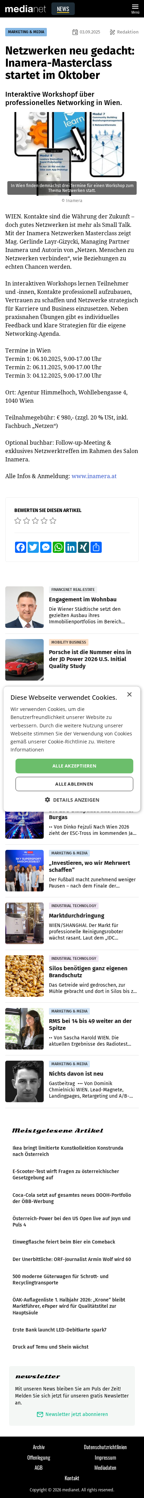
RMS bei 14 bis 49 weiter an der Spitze (90, 1024)
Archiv (39, 1447)
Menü (135, 8)
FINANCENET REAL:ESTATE (73, 589)
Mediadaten (105, 1467)
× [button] (129, 694)
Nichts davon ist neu (76, 1073)
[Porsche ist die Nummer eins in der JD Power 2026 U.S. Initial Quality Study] (24, 660)
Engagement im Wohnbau (83, 599)
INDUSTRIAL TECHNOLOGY (73, 906)
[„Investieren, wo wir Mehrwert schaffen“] (24, 871)
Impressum (105, 1457)
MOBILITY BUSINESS (68, 642)
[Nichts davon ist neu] (24, 1082)
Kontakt (72, 1478)
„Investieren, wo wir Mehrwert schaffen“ (89, 866)
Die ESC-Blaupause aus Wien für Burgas (91, 814)
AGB (39, 1467)
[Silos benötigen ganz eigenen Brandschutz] (24, 976)
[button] (72, 799)
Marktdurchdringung (76, 915)
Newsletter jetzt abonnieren (72, 1414)
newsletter (37, 1376)
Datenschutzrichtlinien (105, 1447)
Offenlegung (38, 1457)
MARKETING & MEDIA (26, 32)
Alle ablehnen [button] (74, 783)
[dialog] (71, 749)
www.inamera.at (94, 476)
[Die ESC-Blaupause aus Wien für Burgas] (24, 818)
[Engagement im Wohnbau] (24, 607)
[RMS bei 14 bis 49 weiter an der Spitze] (24, 1029)
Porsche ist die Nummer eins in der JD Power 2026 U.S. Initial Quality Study (90, 658)
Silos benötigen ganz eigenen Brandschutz (88, 972)
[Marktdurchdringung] (24, 923)
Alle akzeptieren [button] (74, 766)
